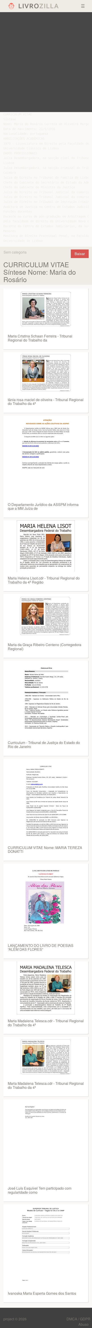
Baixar (80, 253)
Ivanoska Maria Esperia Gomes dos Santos (42, 1293)
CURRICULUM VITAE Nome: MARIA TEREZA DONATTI (45, 849)
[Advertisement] (46, 62)
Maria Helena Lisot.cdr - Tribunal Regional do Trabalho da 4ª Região (44, 580)
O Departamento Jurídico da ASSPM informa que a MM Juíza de (43, 506)
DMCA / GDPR (78, 1318)
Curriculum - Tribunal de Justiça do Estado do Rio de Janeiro (44, 744)
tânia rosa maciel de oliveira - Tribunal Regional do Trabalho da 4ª (46, 401)
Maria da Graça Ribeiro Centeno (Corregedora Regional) (44, 646)
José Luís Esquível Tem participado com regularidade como (39, 1190)
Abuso (83, 1324)
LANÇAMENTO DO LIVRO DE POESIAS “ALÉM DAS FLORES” (40, 947)
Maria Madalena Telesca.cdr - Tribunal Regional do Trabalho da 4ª (46, 1022)
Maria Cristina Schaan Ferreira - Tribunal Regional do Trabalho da (40, 338)
